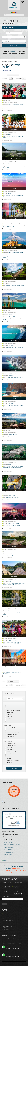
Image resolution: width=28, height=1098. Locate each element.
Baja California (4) (11, 743)
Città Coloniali (11, 670)
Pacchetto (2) (10, 712)
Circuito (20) (9, 708)
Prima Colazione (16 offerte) (13, 730)
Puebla (4, 254)
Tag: (6, 698)
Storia (4, 137)
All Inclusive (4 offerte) (11, 734)
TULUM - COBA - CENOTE (9, 842)
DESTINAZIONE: (8, 741)
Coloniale (14, 166)
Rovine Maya (6, 167)
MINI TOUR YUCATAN (8, 851)
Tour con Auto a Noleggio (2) (13, 710)
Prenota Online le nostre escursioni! (13, 867)
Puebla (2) (9, 758)
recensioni (14, 51)
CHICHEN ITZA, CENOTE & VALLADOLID (12, 846)
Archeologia (8, 136)
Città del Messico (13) (11, 751)
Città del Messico (15, 104)
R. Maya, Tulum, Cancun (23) (13, 760)
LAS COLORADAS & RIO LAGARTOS (12, 844)
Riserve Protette (19, 136)
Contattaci (24, 964)
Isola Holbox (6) (10, 754)
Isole (22, 316)
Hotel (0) (9, 721)
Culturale (13, 136)
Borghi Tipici (8, 256)
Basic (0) (8, 718)
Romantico (5, 438)
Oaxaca (21, 104)
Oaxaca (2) (9, 756)
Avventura (8, 436)
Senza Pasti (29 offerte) (12, 727)
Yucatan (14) (9, 762)
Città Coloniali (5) (10, 749)
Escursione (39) (10, 706)
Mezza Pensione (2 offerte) (13, 732)
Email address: (5, 896)
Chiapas (9, 104)
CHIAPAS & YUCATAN (8, 852)
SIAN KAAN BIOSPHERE (9, 847)
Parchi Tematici (15, 643)
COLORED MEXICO (8, 854)
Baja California (11, 314)
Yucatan (5, 106)
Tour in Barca (12, 226)
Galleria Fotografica (8, 110)
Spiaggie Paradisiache (15, 318)
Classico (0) (9, 716)
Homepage (4, 61)
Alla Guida (8, 316)
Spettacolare (11, 438)
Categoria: (7, 704)
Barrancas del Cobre (12, 434)
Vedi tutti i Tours (9, 27)
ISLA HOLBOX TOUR (8, 849)
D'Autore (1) (9, 714)
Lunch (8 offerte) (10, 736)
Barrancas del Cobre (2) (12, 745)
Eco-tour (22, 166)
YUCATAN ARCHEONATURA (10, 856)
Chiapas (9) (9, 747)
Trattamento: (8, 725)
